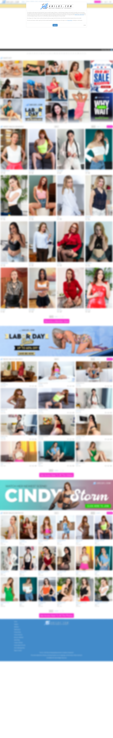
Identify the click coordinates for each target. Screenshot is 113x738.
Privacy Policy (69, 20)
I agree (55, 25)
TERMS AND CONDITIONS (79, 14)
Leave (85, 25)
